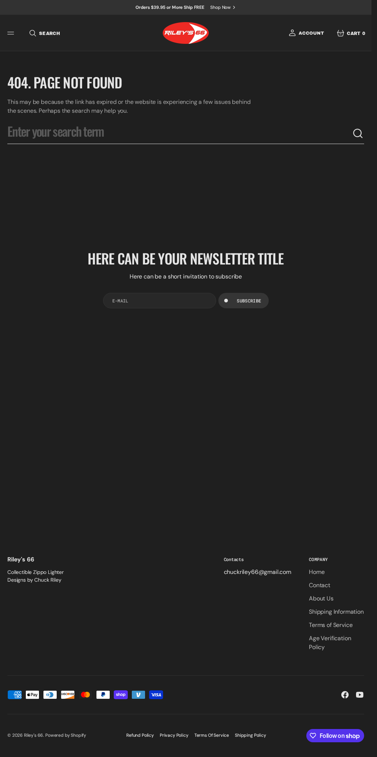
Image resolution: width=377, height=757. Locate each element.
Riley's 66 (33, 735)
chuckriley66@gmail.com (257, 572)
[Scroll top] (363, 748)
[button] (11, 33)
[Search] (358, 134)
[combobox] (179, 134)
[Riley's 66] (186, 33)
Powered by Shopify (65, 735)
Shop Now (220, 7)
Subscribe (249, 301)
